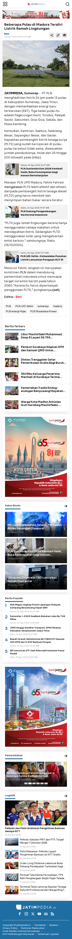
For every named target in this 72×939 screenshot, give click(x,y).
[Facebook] (20, 914)
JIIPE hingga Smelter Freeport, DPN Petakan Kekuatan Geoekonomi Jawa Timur (35, 629)
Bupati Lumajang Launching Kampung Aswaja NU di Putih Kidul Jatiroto (34, 775)
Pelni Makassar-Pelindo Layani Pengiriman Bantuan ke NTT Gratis (40, 853)
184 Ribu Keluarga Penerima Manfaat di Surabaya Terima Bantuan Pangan (40, 377)
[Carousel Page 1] (26, 783)
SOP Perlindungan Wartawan (18, 934)
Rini (6, 33)
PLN (23, 272)
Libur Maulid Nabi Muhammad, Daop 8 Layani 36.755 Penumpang (41, 337)
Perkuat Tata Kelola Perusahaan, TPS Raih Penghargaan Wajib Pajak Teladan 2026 (42, 876)
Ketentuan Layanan (48, 934)
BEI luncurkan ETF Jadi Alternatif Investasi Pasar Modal (37, 652)
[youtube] (39, 914)
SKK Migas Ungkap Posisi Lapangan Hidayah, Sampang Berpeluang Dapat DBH (35, 606)
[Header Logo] (37, 3)
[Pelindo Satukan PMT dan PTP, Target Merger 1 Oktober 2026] (11, 841)
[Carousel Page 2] (30, 783)
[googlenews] (46, 914)
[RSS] (52, 914)
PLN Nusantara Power (43, 311)
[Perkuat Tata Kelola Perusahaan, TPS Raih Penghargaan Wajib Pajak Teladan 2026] (11, 877)
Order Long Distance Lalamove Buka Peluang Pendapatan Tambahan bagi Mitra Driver (41, 865)
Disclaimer (40, 925)
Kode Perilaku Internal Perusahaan (21, 931)
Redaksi (53, 925)
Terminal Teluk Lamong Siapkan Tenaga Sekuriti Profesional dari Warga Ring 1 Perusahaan (43, 888)
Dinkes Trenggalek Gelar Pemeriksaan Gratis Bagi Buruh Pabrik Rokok (42, 363)
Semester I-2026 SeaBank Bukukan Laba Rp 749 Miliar (37, 618)
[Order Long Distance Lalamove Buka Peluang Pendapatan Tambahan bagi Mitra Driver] (11, 865)
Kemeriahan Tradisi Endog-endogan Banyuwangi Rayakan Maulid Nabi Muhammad (42, 391)
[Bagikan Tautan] (51, 35)
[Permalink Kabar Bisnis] (65, 506)
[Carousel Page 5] (42, 783)
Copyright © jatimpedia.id (16, 925)
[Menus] (5, 4)
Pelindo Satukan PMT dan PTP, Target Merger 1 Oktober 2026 (42, 841)
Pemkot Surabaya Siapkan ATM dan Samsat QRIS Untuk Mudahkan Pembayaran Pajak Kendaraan (42, 351)
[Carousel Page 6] (46, 783)
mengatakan (13, 187)
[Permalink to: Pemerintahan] (65, 756)
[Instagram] (26, 914)
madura (57, 306)
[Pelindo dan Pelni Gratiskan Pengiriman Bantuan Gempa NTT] (36, 812)
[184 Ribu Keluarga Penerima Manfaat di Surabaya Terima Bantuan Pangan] (11, 376)
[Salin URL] (58, 35)
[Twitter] (33, 914)
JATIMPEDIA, (13, 93)
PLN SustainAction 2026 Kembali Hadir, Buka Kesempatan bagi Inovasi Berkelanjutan (41, 172)
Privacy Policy (10, 928)
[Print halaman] (64, 35)
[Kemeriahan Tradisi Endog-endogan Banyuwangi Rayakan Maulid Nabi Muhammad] (11, 390)
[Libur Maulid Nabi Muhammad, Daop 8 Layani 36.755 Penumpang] (11, 336)
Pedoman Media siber (33, 928)
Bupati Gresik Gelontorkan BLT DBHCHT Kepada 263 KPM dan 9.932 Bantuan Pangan (37, 640)
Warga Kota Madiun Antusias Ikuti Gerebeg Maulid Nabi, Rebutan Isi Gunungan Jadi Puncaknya (41, 406)
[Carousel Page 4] (38, 783)
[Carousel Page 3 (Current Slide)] (34, 783)
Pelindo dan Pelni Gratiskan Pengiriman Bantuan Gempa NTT (35, 830)
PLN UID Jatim (24, 306)
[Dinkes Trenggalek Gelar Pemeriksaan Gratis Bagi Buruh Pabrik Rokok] (11, 362)
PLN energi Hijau (16, 311)
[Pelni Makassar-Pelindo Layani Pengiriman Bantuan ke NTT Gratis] (11, 854)
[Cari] (67, 3)
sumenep (43, 306)
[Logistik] (65, 796)
